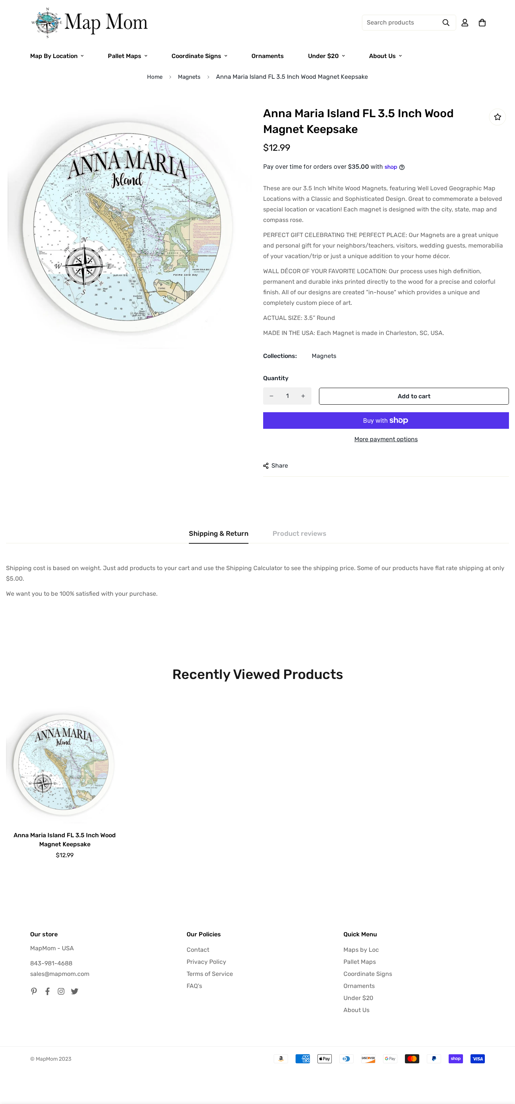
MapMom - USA (52, 948)
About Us (382, 56)
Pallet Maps (124, 56)
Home (154, 76)
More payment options (386, 439)
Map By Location (54, 56)
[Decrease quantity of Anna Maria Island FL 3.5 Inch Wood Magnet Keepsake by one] (271, 396)
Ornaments (267, 56)
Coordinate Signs (196, 56)
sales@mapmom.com (59, 973)
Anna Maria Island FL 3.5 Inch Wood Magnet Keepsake (65, 840)
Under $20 (323, 56)
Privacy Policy (206, 961)
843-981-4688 (51, 963)
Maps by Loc (361, 949)
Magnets (189, 76)
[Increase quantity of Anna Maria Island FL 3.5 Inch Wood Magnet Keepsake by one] (303, 396)
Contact (198, 949)
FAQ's (194, 985)
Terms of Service (210, 973)
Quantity (275, 378)
